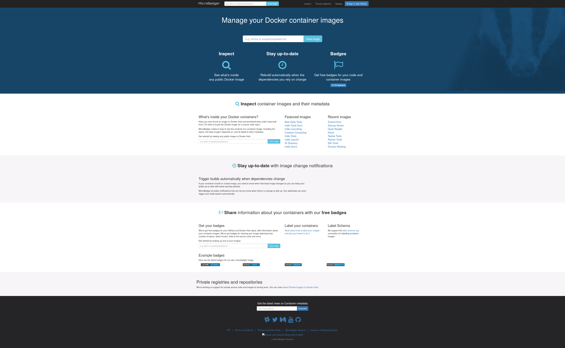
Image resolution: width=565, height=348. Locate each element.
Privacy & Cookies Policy (269, 330)
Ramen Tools (335, 139)
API (228, 330)
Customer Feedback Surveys (323, 330)
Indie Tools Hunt (293, 125)
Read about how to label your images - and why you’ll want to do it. (303, 232)
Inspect (307, 3)
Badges (339, 3)
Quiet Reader (335, 129)
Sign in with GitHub (357, 3)
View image (272, 3)
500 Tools (333, 143)
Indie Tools (290, 136)
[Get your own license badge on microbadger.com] (336, 264)
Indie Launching (293, 129)
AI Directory (291, 143)
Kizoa (331, 132)
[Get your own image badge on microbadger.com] (210, 264)
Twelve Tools (335, 136)
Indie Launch (292, 139)
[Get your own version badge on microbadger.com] (251, 264)
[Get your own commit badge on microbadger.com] (293, 264)
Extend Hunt (334, 122)
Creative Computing (295, 132)
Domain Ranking (337, 146)
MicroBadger (209, 3)
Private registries (323, 3)
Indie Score (291, 146)
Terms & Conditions (244, 330)
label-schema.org (351, 230)
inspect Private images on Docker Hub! (300, 287)
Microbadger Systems (295, 330)
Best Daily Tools (293, 122)
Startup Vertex (336, 125)
